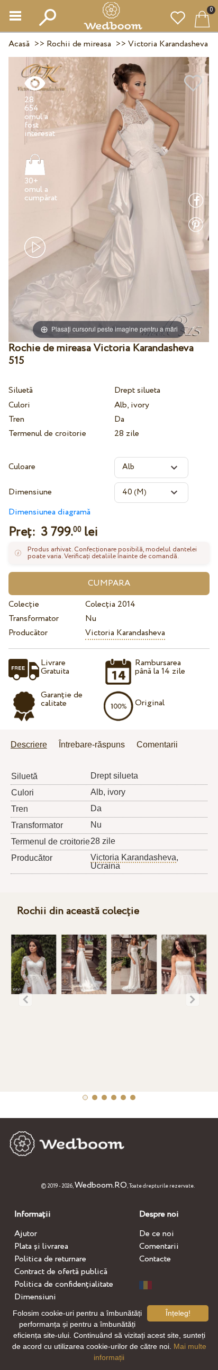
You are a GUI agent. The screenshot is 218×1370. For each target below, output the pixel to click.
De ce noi (156, 1234)
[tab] (32, 745)
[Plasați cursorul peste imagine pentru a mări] (108, 199)
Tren (16, 419)
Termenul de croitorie (47, 434)
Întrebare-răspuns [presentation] (92, 744)
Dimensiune (30, 492)
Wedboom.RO (101, 1185)
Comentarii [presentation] (157, 744)
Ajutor (25, 1234)
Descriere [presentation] (29, 744)
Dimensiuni (35, 1297)
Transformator (33, 619)
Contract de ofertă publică (60, 1272)
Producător (28, 633)
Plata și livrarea (41, 1246)
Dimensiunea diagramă (49, 512)
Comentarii (159, 1246)
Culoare (21, 467)
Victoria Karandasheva (125, 633)
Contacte (155, 1259)
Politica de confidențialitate (63, 1284)
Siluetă (20, 390)
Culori (19, 405)
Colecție (23, 604)
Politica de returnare (50, 1259)
